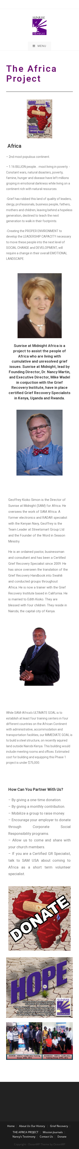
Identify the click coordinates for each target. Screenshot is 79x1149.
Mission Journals (53, 1132)
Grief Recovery (59, 1126)
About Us (24, 1126)
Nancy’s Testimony (24, 1136)
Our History (38, 1126)
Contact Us (46, 1136)
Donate (61, 1136)
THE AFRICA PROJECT (25, 1132)
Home (11, 1126)
